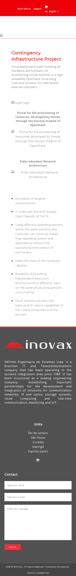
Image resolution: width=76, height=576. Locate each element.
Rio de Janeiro (38, 433)
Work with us (24, 8)
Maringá (38, 447)
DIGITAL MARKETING (38, 573)
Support (37, 8)
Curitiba (38, 442)
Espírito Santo (38, 451)
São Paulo (38, 437)
